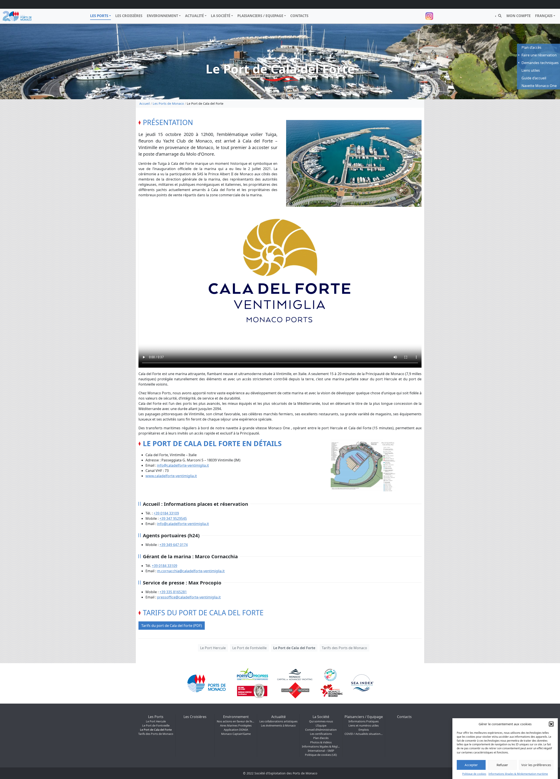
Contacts (299, 15)
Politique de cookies (474, 774)
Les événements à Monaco (278, 725)
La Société (220, 15)
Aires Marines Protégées (236, 725)
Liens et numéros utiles (363, 725)
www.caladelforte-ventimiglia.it (171, 475)
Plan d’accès (321, 738)
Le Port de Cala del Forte (294, 647)
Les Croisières (128, 15)
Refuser (502, 765)
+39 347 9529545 (173, 518)
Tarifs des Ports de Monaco (344, 647)
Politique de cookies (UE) (321, 755)
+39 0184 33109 (166, 513)
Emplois (364, 730)
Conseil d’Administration (321, 730)
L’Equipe (321, 725)
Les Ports (99, 15)
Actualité (194, 15)
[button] (551, 724)
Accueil (144, 103)
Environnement (162, 15)
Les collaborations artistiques (278, 721)
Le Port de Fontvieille (249, 647)
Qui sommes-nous (321, 721)
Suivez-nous (429, 16)
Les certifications (321, 734)
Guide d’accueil (534, 78)
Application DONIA (236, 730)
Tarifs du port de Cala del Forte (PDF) (171, 625)
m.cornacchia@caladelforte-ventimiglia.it (191, 571)
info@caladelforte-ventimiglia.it (183, 465)
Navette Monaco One (539, 85)
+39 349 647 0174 (173, 544)
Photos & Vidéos (321, 742)
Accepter (471, 765)
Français (544, 15)
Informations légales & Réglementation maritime (518, 774)
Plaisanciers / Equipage (260, 15)
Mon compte (518, 15)
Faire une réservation (539, 55)
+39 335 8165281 (173, 591)
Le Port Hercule (213, 647)
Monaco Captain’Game (236, 734)
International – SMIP (321, 751)
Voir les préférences (536, 765)
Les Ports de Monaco (168, 103)
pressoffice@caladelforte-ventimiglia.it (189, 597)
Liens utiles (531, 70)
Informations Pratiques (363, 721)
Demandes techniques (540, 62)
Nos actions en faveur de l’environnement (236, 721)
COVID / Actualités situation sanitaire (364, 734)
